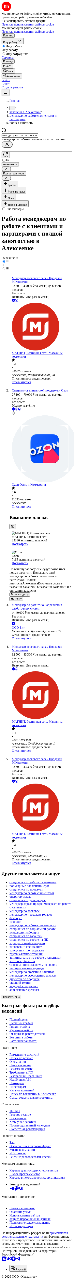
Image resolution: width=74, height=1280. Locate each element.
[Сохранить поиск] (5, 155)
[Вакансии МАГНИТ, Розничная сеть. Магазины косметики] (41, 327)
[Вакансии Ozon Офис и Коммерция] (41, 449)
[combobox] (20, 135)
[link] (8, 71)
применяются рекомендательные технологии (35, 1234)
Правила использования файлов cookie (28, 31)
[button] (6, 80)
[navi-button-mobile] (5, 92)
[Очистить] (7, 144)
